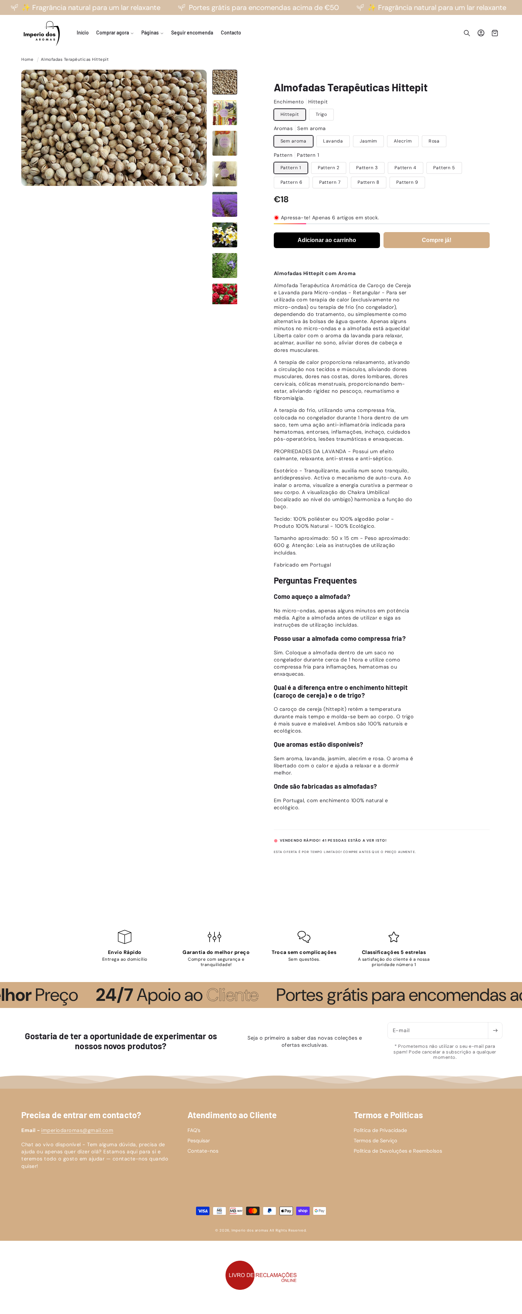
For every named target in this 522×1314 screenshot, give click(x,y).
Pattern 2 (328, 168)
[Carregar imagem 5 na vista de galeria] (224, 204)
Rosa (434, 141)
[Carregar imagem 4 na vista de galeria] (224, 173)
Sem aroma (293, 141)
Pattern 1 (291, 168)
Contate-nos (202, 1151)
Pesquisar (198, 1140)
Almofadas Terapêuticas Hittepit (75, 59)
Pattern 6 (292, 182)
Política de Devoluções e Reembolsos (398, 1151)
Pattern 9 (407, 182)
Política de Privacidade (380, 1130)
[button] (114, 33)
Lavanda (333, 141)
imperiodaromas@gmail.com (77, 1130)
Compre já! (436, 240)
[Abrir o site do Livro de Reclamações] (261, 1275)
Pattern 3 (367, 168)
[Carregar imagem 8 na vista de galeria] (224, 296)
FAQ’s (193, 1130)
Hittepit (290, 114)
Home (27, 59)
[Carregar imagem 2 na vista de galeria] (224, 112)
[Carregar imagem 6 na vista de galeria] (224, 234)
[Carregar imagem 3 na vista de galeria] (224, 143)
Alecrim (403, 141)
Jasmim (368, 141)
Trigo (321, 114)
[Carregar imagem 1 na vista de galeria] (224, 82)
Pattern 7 (330, 182)
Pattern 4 (406, 168)
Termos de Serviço (375, 1140)
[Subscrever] (495, 1030)
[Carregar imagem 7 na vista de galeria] (224, 265)
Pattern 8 (369, 182)
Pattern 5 (444, 168)
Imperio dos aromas (250, 1230)
